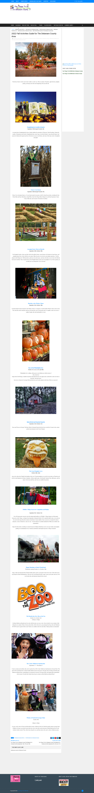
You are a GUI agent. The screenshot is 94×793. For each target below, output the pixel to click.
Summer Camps (69, 25)
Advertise (45, 1)
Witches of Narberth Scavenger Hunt (36, 718)
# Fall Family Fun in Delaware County (32, 737)
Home (12, 1)
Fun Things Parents (24, 28)
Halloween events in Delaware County (25, 30)
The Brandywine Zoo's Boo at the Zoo (35, 616)
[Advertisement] (73, 37)
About (17, 1)
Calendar (18, 25)
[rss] (78, 1)
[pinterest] (81, 1)
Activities (14, 28)
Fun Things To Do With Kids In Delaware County (73, 71)
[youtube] (80, 1)
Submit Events (24, 1)
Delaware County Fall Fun (17, 38)
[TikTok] (82, 791)
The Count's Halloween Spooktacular (36, 663)
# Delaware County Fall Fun (19, 737)
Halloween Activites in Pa (54, 38)
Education (33, 25)
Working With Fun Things (35, 1)
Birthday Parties (58, 25)
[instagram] (76, 1)
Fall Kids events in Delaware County (42, 38)
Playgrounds (47, 25)
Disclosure (53, 1)
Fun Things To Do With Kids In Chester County (72, 73)
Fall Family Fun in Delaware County (29, 38)
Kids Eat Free (25, 25)
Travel (41, 25)
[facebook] (75, 1)
